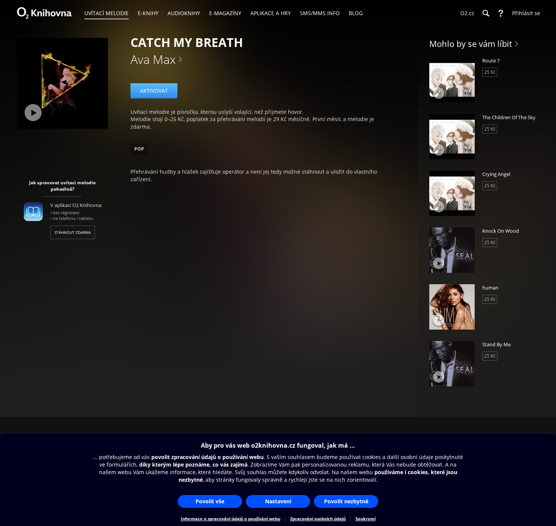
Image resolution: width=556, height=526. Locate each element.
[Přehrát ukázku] (33, 112)
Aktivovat (154, 90)
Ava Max (153, 59)
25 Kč (489, 72)
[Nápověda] (500, 13)
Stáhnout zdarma (72, 232)
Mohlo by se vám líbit (470, 43)
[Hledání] (485, 13)
